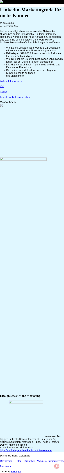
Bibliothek (29, 461)
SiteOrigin (16, 471)
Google (3, 91)
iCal (2, 86)
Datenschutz (6, 461)
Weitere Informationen (11, 81)
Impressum (5, 466)
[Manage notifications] (56, 466)
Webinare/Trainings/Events (50, 461)
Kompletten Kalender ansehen (15, 97)
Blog (18, 461)
